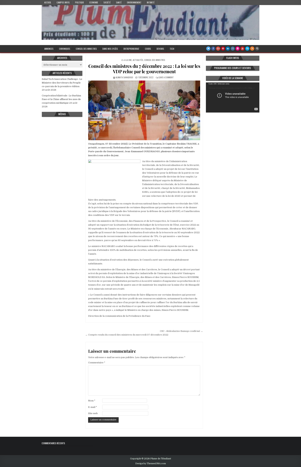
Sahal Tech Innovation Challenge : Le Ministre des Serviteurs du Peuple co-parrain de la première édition (62, 83)
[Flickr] (238, 48)
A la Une (128, 59)
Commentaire (96, 362)
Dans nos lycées (110, 48)
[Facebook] (213, 48)
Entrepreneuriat (131, 48)
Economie (93, 2)
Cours (148, 48)
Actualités (138, 59)
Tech (172, 48)
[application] (233, 97)
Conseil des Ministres (86, 48)
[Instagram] (233, 48)
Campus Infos (63, 2)
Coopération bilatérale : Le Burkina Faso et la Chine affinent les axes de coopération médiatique (61, 99)
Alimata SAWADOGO (124, 77)
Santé (119, 2)
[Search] (257, 48)
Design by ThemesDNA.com (150, 463)
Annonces (48, 48)
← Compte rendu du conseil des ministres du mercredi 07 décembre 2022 (126, 334)
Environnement (134, 2)
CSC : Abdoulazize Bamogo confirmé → (181, 331)
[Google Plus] (218, 48)
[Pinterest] (223, 48)
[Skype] (247, 48)
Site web (93, 413)
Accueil (47, 2)
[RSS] (252, 48)
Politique (79, 2)
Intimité (151, 2)
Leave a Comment (166, 77)
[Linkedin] (228, 48)
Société (107, 2)
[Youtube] (242, 48)
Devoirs (160, 48)
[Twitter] (208, 48)
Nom (91, 400)
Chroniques (64, 48)
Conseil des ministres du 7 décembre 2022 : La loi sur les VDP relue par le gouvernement (144, 68)
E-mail (92, 407)
